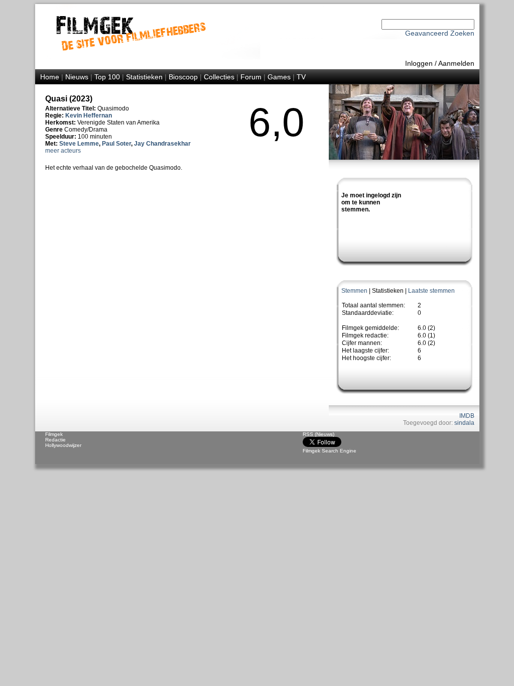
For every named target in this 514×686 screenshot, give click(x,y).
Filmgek (54, 434)
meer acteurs (63, 150)
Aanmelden (456, 63)
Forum (251, 77)
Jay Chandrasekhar (162, 143)
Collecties (219, 77)
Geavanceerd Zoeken (439, 33)
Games (279, 77)
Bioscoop (183, 77)
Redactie (55, 439)
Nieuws (76, 77)
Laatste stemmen (431, 290)
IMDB (466, 415)
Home (49, 77)
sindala (464, 422)
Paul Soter (116, 143)
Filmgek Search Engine (329, 450)
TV (301, 77)
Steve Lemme (79, 143)
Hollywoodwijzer (63, 445)
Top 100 (107, 77)
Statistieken (144, 77)
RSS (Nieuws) (318, 434)
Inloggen (419, 63)
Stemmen (354, 290)
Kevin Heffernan (88, 115)
